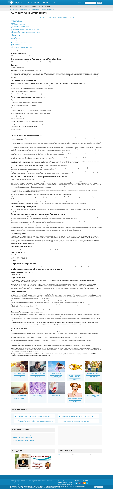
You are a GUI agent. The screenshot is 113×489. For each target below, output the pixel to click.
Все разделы (99, 6)
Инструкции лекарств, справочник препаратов (41, 9)
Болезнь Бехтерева (18, 443)
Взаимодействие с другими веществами (21, 47)
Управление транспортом (18, 31)
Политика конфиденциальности (65, 482)
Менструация (56, 395)
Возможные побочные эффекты (19, 27)
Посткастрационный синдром (93, 395)
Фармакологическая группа (18, 42)
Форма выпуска (15, 20)
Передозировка (15, 34)
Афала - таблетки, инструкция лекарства (75, 421)
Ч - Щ (68, 17)
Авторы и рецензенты (24, 477)
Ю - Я (72, 17)
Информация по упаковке (18, 40)
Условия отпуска (15, 38)
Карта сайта (60, 477)
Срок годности (15, 37)
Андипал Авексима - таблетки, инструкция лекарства (35, 421)
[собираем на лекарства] (33, 463)
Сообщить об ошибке (63, 480)
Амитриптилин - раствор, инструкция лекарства (34, 416)
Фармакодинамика (16, 44)
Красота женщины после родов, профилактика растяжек (75, 400)
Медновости (13, 6)
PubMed (60, 455)
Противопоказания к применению (20, 26)
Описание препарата (16, 21)
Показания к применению (18, 24)
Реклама (45, 477)
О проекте (13, 477)
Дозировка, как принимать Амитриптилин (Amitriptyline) (26, 29)
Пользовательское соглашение (65, 484)
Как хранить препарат (17, 35)
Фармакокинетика (16, 46)
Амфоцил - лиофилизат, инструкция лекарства (77, 416)
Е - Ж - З (48, 17)
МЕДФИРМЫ (48, 6)
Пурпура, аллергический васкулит (23, 435)
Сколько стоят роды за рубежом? (22, 437)
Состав (13, 23)
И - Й (51, 17)
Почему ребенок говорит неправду (23, 440)
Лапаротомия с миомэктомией (37, 396)
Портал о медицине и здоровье (18, 9)
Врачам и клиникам (36, 477)
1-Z (40, 17)
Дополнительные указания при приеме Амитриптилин (25, 32)
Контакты (52, 477)
